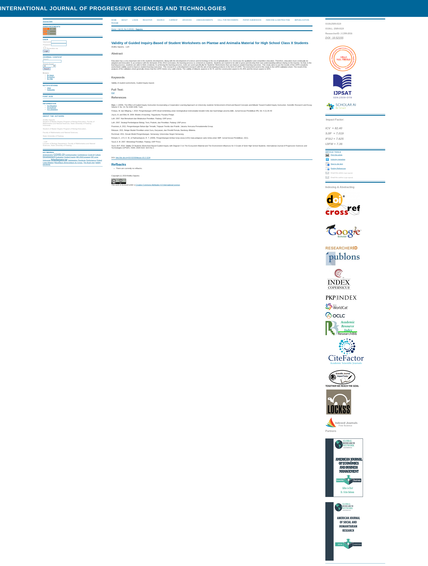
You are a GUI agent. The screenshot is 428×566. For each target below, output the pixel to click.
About (124, 20)
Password (46, 45)
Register (147, 20)
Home (114, 20)
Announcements (204, 20)
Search (160, 20)
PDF (113, 93)
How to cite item (337, 164)
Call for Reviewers (228, 20)
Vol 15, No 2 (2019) (126, 29)
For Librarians (52, 109)
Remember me (52, 48)
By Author (51, 77)
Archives (187, 20)
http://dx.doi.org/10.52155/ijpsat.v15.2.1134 (133, 158)
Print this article (336, 155)
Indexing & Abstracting (278, 20)
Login (135, 20)
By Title (50, 79)
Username (47, 42)
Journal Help (47, 21)
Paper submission (252, 20)
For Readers (52, 106)
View (49, 88)
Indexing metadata (338, 159)
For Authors (51, 107)
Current (173, 20)
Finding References (338, 168)
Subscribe (51, 90)
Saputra (139, 29)
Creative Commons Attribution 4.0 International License (158, 185)
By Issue (50, 75)
